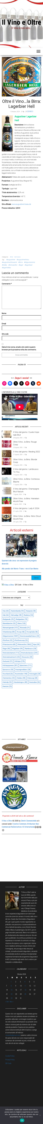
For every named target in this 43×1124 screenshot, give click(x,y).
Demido (30, 111)
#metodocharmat (11, 653)
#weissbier (34, 682)
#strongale (34, 674)
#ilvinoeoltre (12, 265)
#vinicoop (32, 678)
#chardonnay (9, 632)
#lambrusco (30, 649)
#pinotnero (26, 665)
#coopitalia (32, 632)
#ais (6, 611)
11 (25, 986)
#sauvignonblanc (22, 670)
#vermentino (9, 678)
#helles (4, 265)
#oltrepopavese (10, 665)
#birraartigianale (10, 628)
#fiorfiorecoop (21, 640)
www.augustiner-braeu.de (21, 204)
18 (25, 990)
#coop (21, 632)
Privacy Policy (10, 1060)
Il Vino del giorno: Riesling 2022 (26, 451)
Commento (7, 284)
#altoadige (16, 615)
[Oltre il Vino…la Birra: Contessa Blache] (6, 481)
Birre (11, 257)
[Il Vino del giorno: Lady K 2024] (6, 510)
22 (11, 994)
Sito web (5, 334)
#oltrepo (19, 661)
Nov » (11, 1002)
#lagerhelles (6, 268)
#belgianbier (21, 619)
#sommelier (21, 674)
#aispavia (31, 611)
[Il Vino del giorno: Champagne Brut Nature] (6, 491)
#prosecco (8, 670)
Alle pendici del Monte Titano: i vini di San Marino (20, 569)
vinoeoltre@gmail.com (12, 1035)
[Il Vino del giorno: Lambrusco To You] (6, 471)
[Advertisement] (21, 232)
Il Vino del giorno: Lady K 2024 (26, 508)
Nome (4, 313)
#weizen (7, 686)
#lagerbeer (28, 265)
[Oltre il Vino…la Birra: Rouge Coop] (6, 444)
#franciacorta (9, 644)
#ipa (36, 644)
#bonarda (25, 628)
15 (11, 990)
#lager (21, 265)
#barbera (28, 615)
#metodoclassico (29, 653)
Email (4, 324)
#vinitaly (7, 682)
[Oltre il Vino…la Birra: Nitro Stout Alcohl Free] (6, 518)
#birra (20, 262)
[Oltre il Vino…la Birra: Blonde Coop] (6, 461)
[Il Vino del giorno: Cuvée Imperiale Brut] (6, 434)
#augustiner (10, 260)
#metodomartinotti (11, 657)
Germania (17, 257)
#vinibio (21, 678)
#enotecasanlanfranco (29, 636)
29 (11, 998)
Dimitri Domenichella (28, 821)
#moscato (27, 657)
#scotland (8, 674)
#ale (6, 615)
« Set (7, 1002)
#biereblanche (9, 623)
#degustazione (29, 262)
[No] (40, 1115)
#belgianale (8, 619)
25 (25, 994)
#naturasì (8, 661)
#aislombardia (17, 611)
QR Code (8, 1063)
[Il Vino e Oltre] (8, 585)
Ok (22, 1120)
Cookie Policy (9, 1056)
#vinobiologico (20, 682)
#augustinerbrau (22, 260)
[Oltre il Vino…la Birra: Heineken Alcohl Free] (6, 500)
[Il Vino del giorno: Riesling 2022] (6, 453)
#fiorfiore (7, 640)
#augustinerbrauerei (9, 262)
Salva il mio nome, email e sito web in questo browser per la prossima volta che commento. (19, 348)
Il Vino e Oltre (21, 22)
